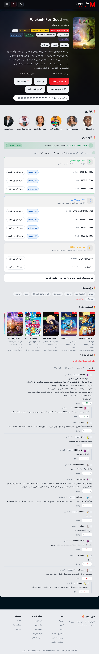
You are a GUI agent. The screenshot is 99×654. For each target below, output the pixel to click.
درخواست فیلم (37, 637)
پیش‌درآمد (89, 299)
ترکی (61, 625)
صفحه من (38, 625)
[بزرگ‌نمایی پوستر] (84, 33)
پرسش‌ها (57, 367)
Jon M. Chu (57, 73)
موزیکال (45, 45)
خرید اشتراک (37, 633)
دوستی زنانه (57, 294)
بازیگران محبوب (57, 633)
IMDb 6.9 (40, 30)
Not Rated (24, 30)
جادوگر (91, 294)
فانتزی (54, 45)
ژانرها (61, 629)
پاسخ (78, 403)
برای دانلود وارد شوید (15, 172)
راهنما (19, 620)
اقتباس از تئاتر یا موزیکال (40, 294)
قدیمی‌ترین (69, 367)
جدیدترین (80, 367)
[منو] (7, 4)
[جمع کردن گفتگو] (94, 395)
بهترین (90, 367)
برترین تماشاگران (57, 637)
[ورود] (14, 4)
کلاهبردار (17, 294)
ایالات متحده (25, 73)
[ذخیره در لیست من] (81, 314)
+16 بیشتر (79, 299)
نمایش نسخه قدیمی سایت (31, 650)
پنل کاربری (38, 620)
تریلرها (61, 620)
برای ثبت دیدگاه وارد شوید (83, 361)
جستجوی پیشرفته (57, 642)
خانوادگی (64, 45)
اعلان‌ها (18, 629)
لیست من (38, 629)
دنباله (26, 294)
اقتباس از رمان (80, 294)
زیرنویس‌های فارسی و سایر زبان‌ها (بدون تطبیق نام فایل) (68, 278)
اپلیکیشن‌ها (17, 625)
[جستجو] (21, 4)
